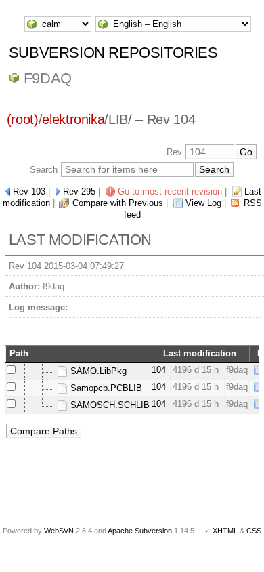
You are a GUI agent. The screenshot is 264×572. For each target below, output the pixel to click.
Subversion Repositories (113, 52)
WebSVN (59, 531)
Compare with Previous (117, 203)
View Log (203, 203)
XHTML (225, 531)
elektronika (73, 119)
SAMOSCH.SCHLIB (109, 405)
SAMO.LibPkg (97, 371)
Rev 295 (79, 191)
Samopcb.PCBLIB (105, 388)
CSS (253, 531)
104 (159, 370)
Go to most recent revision (170, 191)
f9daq (48, 78)
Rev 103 (29, 191)
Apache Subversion (140, 531)
